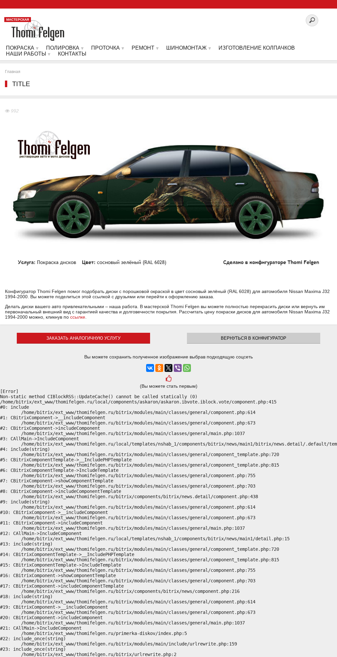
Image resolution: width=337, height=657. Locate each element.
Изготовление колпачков (257, 48)
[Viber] (178, 368)
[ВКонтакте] (150, 368)
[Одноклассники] (159, 368)
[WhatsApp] (187, 368)
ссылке (77, 317)
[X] (168, 368)
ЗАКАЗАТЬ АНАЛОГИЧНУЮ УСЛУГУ (83, 338)
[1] (168, 379)
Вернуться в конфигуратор (253, 338)
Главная (12, 71)
